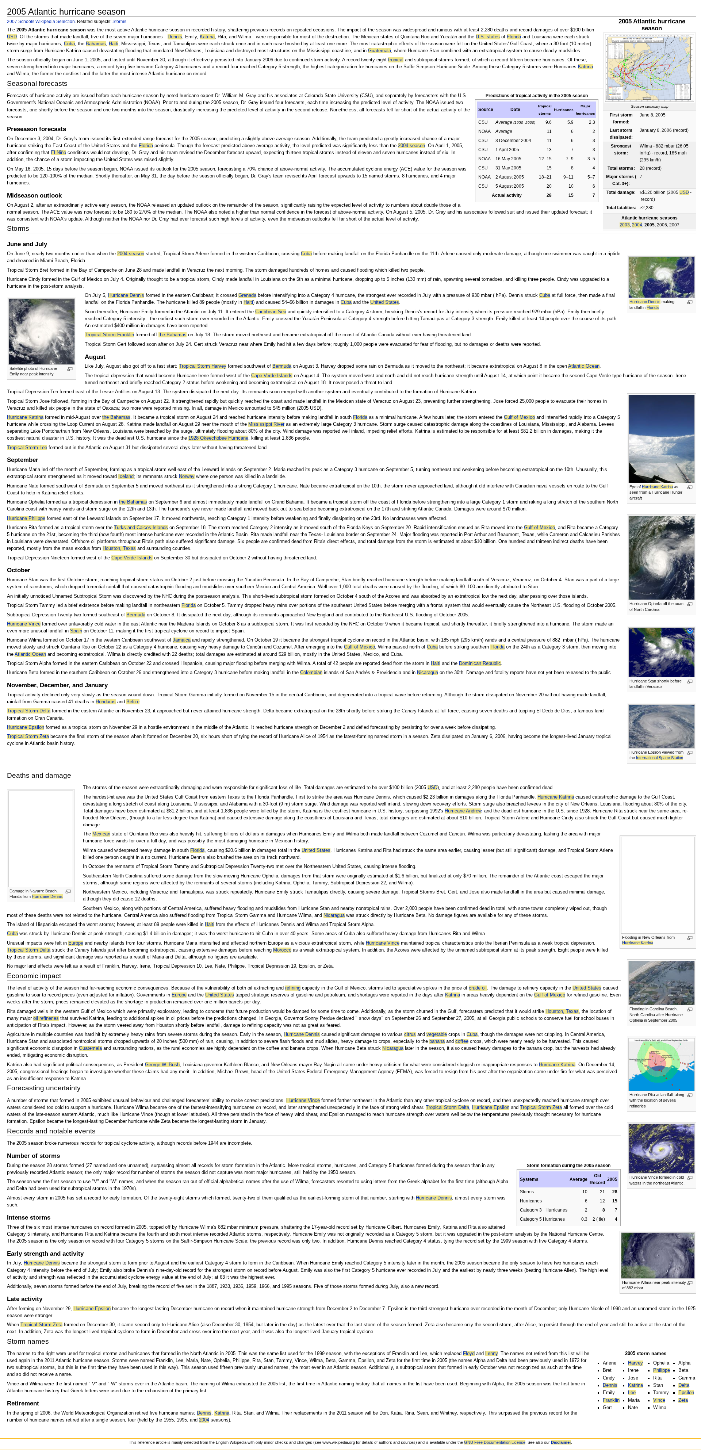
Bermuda (281, 366)
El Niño (58, 152)
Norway (187, 476)
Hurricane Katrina (657, 487)
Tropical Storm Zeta (28, 736)
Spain (76, 631)
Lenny (491, 1353)
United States (384, 302)
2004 (637, 224)
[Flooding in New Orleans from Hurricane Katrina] (658, 884)
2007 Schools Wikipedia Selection (41, 21)
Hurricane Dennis (644, 301)
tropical (395, 59)
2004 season (411, 145)
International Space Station (659, 757)
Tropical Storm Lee (27, 447)
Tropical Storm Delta (28, 710)
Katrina (207, 36)
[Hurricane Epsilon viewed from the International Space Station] (661, 725)
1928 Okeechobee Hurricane (218, 438)
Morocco (282, 950)
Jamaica (182, 640)
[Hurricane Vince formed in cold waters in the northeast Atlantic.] (661, 1148)
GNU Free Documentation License (494, 1442)
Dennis (175, 36)
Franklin (611, 1400)
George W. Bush (162, 1064)
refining (292, 988)
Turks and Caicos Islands (141, 527)
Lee (632, 1392)
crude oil (478, 988)
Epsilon (686, 1392)
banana (437, 1041)
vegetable (436, 1034)
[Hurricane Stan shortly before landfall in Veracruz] (661, 651)
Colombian (311, 672)
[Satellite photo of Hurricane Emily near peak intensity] (41, 331)
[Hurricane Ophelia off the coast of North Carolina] (661, 557)
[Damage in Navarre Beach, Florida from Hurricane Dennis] (40, 838)
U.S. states (488, 36)
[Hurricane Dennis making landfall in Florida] (661, 277)
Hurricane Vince (24, 624)
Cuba (69, 43)
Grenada (247, 295)
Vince (659, 1400)
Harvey (635, 1363)
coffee (461, 1041)
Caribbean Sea (270, 311)
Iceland (126, 476)
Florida (514, 36)
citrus (410, 1034)
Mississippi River (266, 424)
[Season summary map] (649, 67)
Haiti (113, 43)
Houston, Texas (119, 548)
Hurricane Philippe (26, 518)
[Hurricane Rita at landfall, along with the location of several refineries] (661, 1064)
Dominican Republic (480, 663)
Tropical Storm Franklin (109, 334)
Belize (132, 701)
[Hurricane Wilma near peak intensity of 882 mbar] (658, 1255)
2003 (625, 224)
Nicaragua (427, 672)
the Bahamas (172, 334)
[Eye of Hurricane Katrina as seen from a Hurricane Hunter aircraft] (661, 438)
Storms (119, 21)
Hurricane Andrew (463, 811)
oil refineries (46, 1018)
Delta (683, 1385)
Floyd (469, 1353)
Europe (75, 943)
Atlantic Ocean (584, 366)
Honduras (106, 701)
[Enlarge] (690, 302)
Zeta (683, 1400)
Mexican (101, 834)
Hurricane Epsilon (25, 727)
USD (684, 192)
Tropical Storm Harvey (202, 366)
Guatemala (379, 50)
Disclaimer (561, 1442)
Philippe (661, 1370)
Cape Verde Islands (271, 375)
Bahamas (96, 43)
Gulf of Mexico (519, 417)
